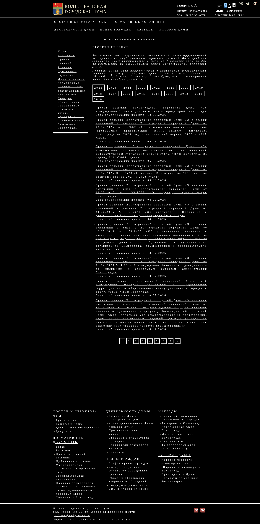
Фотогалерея (172, 481)
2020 (185, 87)
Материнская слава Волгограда (178, 436)
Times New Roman (195, 15)
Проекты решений (71, 454)
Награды (145, 29)
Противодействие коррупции (123, 432)
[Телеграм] (196, 509)
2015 (141, 93)
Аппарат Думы (121, 426)
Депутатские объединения (78, 427)
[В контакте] (202, 509)
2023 (142, 87)
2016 (127, 93)
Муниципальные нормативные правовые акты (71, 83)
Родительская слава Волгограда (178, 428)
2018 (98, 93)
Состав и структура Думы (80, 21)
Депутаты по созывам (180, 477)
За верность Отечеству (181, 423)
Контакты (117, 452)
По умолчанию (198, 10)
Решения (65, 67)
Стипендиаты (173, 441)
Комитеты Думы (69, 423)
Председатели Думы (178, 474)
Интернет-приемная (125, 467)
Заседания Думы (122, 416)
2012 (184, 93)
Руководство (66, 420)
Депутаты (64, 431)
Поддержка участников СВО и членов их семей (129, 487)
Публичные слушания (74, 461)
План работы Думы (125, 419)
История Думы (174, 29)
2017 (113, 93)
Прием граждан (115, 29)
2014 (156, 93)
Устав (62, 51)
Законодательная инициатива (70, 477)
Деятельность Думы (74, 29)
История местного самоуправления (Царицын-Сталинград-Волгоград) (181, 465)
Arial (180, 15)
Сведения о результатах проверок (129, 439)
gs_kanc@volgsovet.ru (124, 79)
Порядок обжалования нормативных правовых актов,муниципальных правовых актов (71, 109)
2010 (98, 99)
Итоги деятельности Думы (131, 423)
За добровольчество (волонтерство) (179, 446)
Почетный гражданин (179, 416)
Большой (237, 15)
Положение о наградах (181, 419)
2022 (156, 87)
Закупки (115, 448)
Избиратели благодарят (129, 444)
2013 (170, 93)
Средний (221, 15)
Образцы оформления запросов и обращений (128, 479)
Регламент (66, 55)
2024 (127, 87)
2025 (113, 87)
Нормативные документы (139, 21)
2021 (171, 87)
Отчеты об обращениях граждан (128, 472)
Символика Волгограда (75, 497)
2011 (199, 93)
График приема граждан (129, 463)
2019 (199, 87)
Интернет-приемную (114, 519)
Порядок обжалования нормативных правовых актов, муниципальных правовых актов (76, 488)
